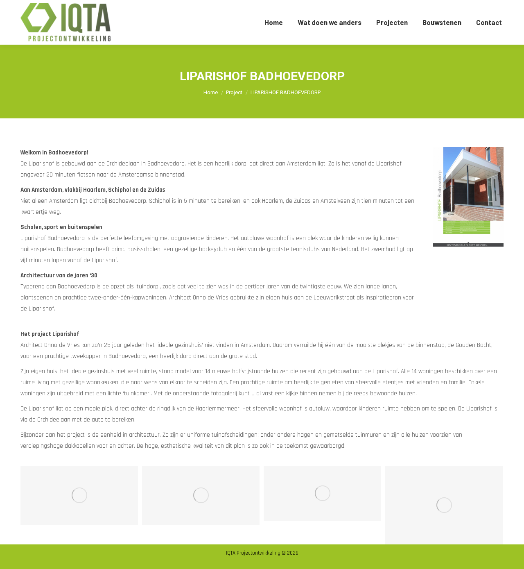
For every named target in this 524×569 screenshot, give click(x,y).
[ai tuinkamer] (322, 493)
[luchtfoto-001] (444, 505)
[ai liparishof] (201, 495)
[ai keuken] (79, 495)
